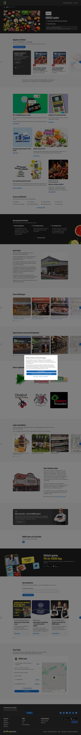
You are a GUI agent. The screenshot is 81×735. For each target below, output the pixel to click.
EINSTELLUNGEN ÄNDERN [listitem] (40, 376)
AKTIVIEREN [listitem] (41, 371)
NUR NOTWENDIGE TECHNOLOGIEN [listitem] (41, 374)
